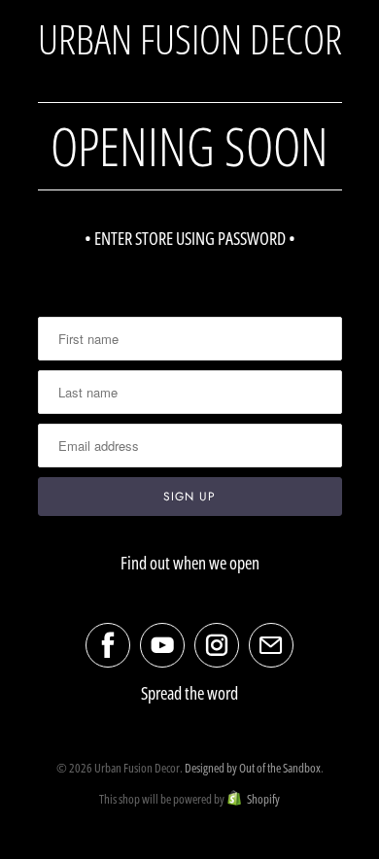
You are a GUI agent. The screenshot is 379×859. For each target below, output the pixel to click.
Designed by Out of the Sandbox (253, 767)
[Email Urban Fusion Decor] (271, 645)
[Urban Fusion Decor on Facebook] (108, 645)
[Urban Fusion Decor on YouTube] (162, 645)
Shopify (263, 798)
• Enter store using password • (190, 238)
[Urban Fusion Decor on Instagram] (216, 645)
